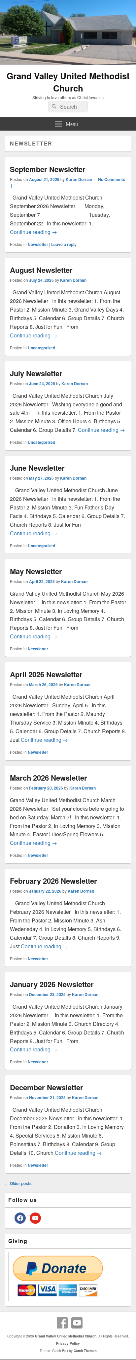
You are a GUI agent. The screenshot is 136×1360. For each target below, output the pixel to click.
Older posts (18, 1183)
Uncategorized (41, 348)
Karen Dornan (79, 179)
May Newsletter (36, 571)
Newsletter (38, 244)
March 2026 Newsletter (48, 777)
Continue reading (33, 232)
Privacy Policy (68, 1343)
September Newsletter (47, 169)
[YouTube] (77, 1323)
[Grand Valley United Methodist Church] (68, 62)
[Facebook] (62, 1323)
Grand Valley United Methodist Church (68, 82)
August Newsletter (41, 270)
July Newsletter (36, 373)
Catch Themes (85, 1350)
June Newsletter (37, 467)
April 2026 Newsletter (46, 674)
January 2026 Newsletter (52, 984)
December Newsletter (46, 1087)
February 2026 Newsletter (53, 880)
